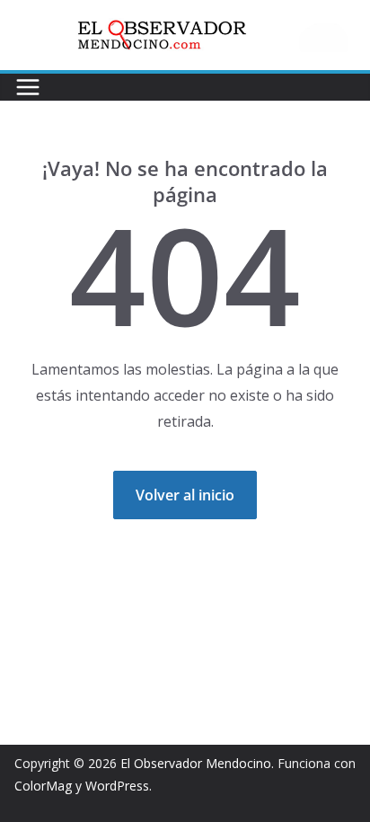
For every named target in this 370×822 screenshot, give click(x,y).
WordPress (117, 785)
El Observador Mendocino (195, 763)
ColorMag (43, 785)
